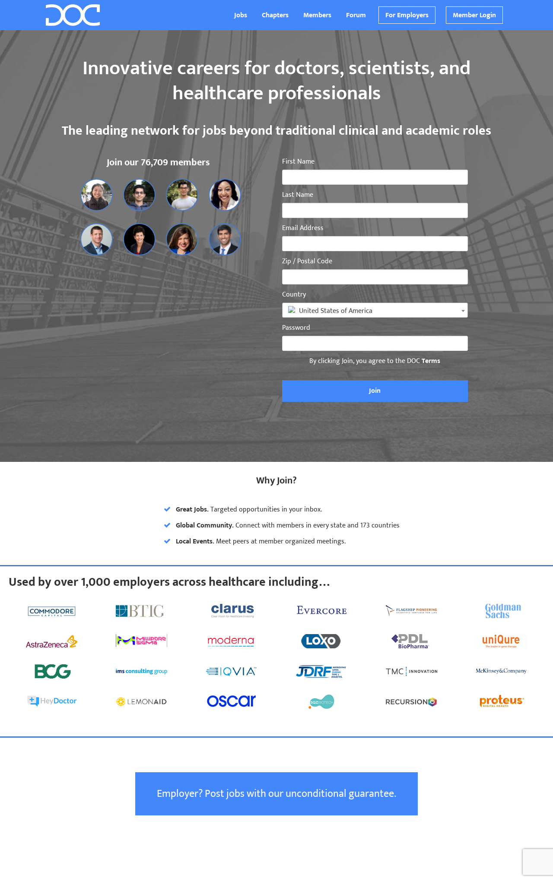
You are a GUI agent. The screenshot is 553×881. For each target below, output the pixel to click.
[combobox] (375, 310)
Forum (356, 15)
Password (296, 328)
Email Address (303, 228)
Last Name (297, 195)
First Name (298, 162)
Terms (431, 361)
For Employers (407, 15)
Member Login (474, 15)
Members (317, 15)
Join (375, 391)
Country (294, 295)
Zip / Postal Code (307, 261)
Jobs (240, 15)
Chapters (275, 15)
